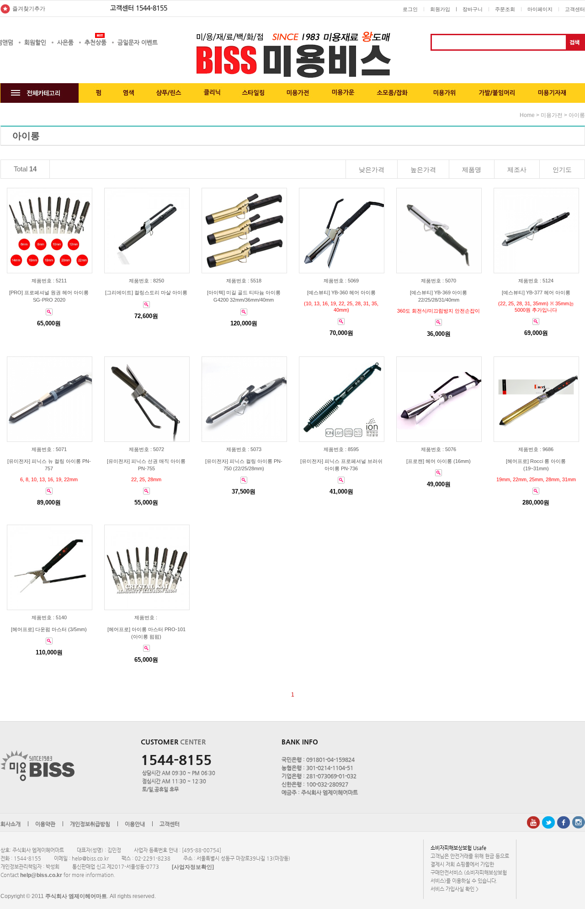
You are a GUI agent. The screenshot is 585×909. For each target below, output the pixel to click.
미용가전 (552, 115)
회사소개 (10, 824)
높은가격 (423, 169)
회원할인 (35, 42)
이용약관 (45, 824)
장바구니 (473, 9)
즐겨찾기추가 (28, 8)
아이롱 (577, 115)
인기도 (562, 169)
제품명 (471, 169)
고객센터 (575, 9)
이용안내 (135, 824)
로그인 (410, 9)
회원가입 (440, 9)
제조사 (516, 169)
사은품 (65, 42)
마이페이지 (540, 9)
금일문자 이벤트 (137, 42)
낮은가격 (371, 169)
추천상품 (95, 42)
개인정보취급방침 (90, 824)
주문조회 (505, 9)
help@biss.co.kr (41, 875)
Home (527, 115)
